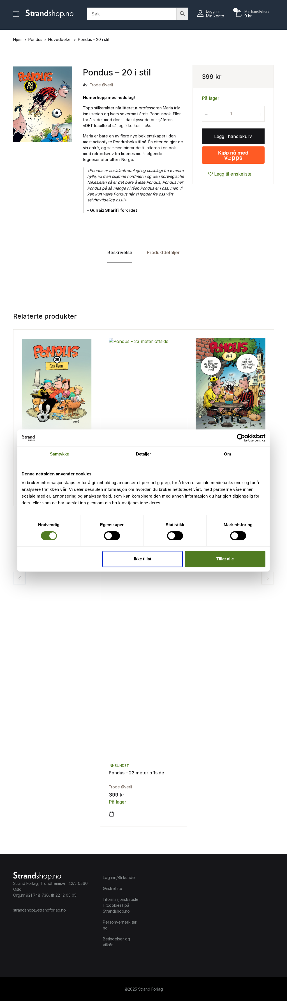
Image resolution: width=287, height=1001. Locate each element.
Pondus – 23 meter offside (136, 773)
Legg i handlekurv (233, 136)
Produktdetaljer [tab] (163, 252)
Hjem (17, 39)
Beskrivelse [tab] (119, 252)
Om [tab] (227, 454)
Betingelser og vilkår (116, 941)
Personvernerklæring (120, 925)
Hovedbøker (60, 39)
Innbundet (119, 765)
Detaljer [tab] (143, 454)
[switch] (112, 535)
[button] (16, 14)
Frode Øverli (101, 84)
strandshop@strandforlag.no (39, 910)
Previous (19, 578)
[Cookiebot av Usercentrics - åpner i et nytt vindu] (240, 438)
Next (267, 578)
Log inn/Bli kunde (119, 877)
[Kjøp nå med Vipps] (233, 153)
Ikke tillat (142, 558)
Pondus (35, 39)
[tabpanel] (42, 104)
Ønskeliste (112, 888)
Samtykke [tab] (59, 454)
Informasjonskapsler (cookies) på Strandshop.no (120, 905)
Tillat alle (225, 558)
